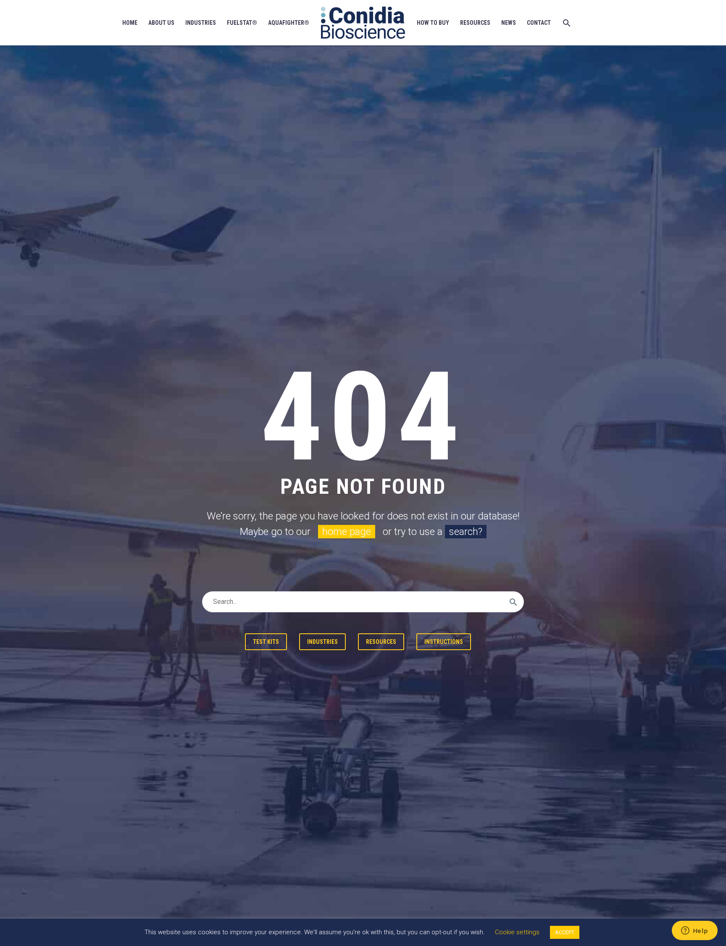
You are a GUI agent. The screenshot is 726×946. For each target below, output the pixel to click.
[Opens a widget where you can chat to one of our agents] (694, 931)
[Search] (566, 23)
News (508, 22)
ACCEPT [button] (564, 932)
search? (465, 532)
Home (129, 22)
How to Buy (433, 22)
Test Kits (266, 641)
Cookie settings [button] (517, 932)
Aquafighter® (288, 22)
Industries (200, 22)
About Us (161, 22)
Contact (539, 22)
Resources (475, 22)
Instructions (443, 641)
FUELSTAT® (242, 22)
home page (346, 532)
